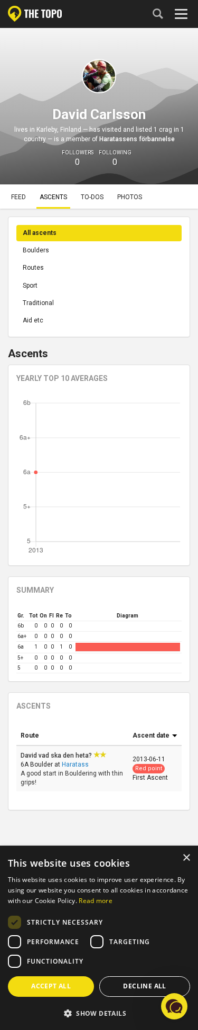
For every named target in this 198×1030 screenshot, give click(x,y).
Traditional (38, 303)
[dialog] (99, 938)
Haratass (75, 764)
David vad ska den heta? (57, 755)
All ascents (39, 233)
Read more (95, 900)
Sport (30, 285)
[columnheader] (72, 736)
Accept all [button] (51, 986)
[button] (99, 1013)
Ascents (53, 197)
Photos (129, 197)
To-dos (92, 197)
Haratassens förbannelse (137, 139)
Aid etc (33, 320)
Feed (18, 197)
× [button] (186, 858)
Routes (33, 267)
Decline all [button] (144, 986)
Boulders (36, 250)
